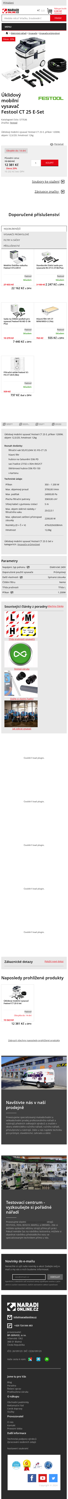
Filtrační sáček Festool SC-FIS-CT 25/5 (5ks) (16, 373)
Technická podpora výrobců (22, 1439)
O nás (10, 1422)
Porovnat (59, 144)
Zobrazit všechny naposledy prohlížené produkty (34, 1040)
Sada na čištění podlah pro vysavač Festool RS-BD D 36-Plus (17, 321)
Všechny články (56, 606)
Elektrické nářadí (18, 33)
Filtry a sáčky (12, 240)
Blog (9, 1382)
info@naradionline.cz (25, 1317)
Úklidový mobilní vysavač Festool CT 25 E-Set (16, 1002)
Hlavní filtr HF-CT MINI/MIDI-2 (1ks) (44, 320)
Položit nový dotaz (54, 961)
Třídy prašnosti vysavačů (22, 639)
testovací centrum (36, 1221)
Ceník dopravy (14, 1408)
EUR (43, 10)
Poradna (11, 1385)
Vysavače (32, 33)
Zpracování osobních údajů (21, 1442)
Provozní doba (14, 1428)
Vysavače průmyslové (49, 33)
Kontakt (11, 1425)
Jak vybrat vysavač (21, 728)
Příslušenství (12, 245)
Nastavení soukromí (17, 1448)
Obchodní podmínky (18, 1402)
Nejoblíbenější (12, 228)
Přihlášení (8, 2)
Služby (10, 1411)
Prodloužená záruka (17, 1391)
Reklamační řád (15, 1405)
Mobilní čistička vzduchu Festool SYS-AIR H (16, 266)
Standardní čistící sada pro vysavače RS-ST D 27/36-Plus (49, 266)
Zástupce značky (47, 191)
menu (8, 26)
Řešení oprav (14, 1388)
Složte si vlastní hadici (22, 698)
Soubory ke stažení (45, 181)
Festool (13, 122)
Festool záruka (21, 669)
